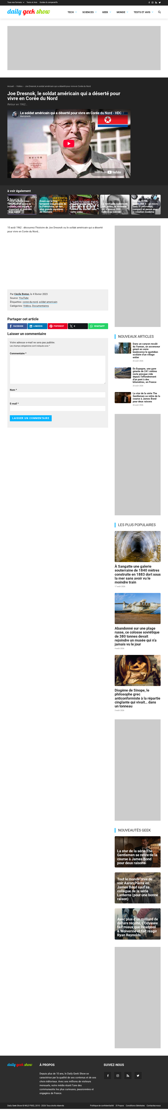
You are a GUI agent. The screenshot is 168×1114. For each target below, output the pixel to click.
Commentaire (18, 353)
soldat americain (48, 301)
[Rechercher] (159, 12)
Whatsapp (99, 326)
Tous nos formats (14, 2)
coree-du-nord (30, 301)
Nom (13, 389)
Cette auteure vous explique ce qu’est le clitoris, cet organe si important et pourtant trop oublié (20, 206)
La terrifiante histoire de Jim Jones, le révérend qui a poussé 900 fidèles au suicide (115, 208)
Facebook (18, 326)
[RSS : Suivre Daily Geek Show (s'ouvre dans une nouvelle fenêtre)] (156, 2)
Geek (105, 12)
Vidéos (27, 305)
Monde (121, 12)
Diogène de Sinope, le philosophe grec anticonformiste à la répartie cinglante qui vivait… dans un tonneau (137, 698)
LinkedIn (37, 326)
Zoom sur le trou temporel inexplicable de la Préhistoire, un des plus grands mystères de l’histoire (53, 206)
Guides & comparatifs (49, 2)
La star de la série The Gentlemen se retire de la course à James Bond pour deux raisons (146, 397)
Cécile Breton (21, 294)
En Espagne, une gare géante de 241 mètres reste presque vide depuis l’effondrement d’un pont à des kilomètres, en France (145, 375)
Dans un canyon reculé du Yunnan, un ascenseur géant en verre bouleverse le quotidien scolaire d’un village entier (146, 350)
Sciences (88, 12)
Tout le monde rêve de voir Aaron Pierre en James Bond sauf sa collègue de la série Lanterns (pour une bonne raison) (137, 889)
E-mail (14, 403)
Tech (71, 12)
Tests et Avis (32, 2)
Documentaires (40, 305)
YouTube (24, 298)
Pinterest (59, 326)
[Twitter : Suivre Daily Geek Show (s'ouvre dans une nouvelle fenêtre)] (160, 2)
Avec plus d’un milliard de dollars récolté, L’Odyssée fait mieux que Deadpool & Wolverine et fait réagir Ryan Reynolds (137, 927)
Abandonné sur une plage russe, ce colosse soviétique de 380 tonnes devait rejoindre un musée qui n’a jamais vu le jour (137, 636)
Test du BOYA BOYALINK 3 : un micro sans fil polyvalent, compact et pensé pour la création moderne (145, 206)
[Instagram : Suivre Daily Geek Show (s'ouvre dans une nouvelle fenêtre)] (152, 2)
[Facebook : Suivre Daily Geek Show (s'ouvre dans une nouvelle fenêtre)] (149, 2)
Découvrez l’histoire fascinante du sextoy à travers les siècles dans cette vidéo (84, 208)
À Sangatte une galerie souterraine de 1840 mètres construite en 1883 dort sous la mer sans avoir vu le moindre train (138, 574)
